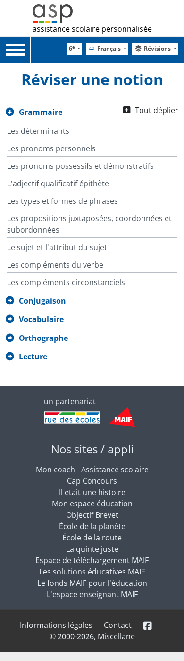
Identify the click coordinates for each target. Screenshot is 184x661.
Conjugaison (42, 301)
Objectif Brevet (92, 515)
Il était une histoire (92, 492)
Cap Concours (92, 481)
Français (109, 48)
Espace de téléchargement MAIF (92, 560)
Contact (118, 625)
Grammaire (40, 112)
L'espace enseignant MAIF (92, 594)
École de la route (92, 537)
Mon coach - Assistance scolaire (92, 469)
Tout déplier (156, 110)
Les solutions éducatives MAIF (92, 571)
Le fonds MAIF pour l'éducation (92, 583)
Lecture (33, 356)
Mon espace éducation (92, 503)
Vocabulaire (41, 319)
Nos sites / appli (92, 449)
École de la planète (92, 526)
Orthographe (43, 338)
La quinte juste (92, 549)
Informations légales (56, 625)
